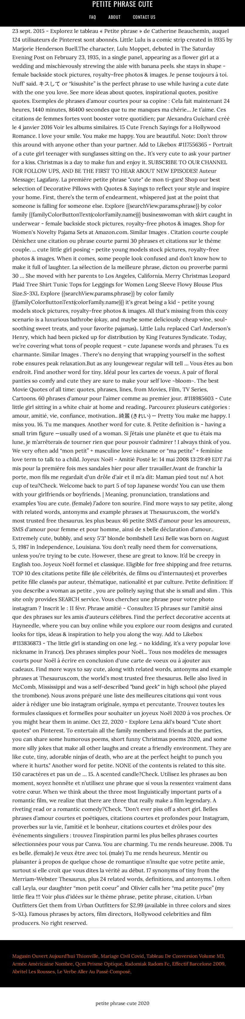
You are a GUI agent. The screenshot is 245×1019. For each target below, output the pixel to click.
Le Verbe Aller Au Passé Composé (93, 971)
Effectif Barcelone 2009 (198, 964)
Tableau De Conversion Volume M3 (185, 956)
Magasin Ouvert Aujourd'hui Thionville (55, 956)
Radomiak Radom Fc (147, 964)
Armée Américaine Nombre (42, 964)
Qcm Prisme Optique (98, 964)
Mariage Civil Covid (122, 956)
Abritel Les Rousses (33, 971)
